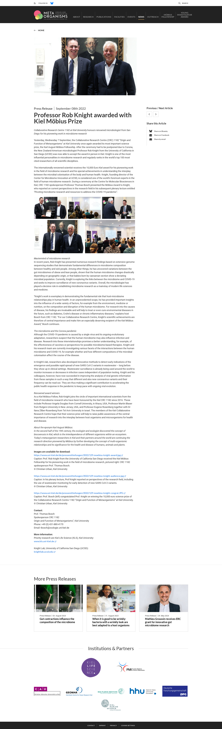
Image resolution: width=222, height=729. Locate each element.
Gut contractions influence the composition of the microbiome (57, 620)
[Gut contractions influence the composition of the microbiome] (58, 598)
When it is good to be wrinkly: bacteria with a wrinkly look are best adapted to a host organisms (111, 622)
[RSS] (35, 3)
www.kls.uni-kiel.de (44, 541)
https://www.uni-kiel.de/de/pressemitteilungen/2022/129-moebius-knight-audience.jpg (79, 475)
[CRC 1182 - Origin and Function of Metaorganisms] (50, 15)
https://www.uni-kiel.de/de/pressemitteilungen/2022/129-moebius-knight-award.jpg (77, 455)
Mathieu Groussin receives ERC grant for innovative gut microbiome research (163, 622)
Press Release (43, 108)
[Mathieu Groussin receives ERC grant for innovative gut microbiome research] (163, 598)
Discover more (50, 629)
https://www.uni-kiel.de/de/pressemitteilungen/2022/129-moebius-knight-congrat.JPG (78, 493)
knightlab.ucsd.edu (43, 551)
